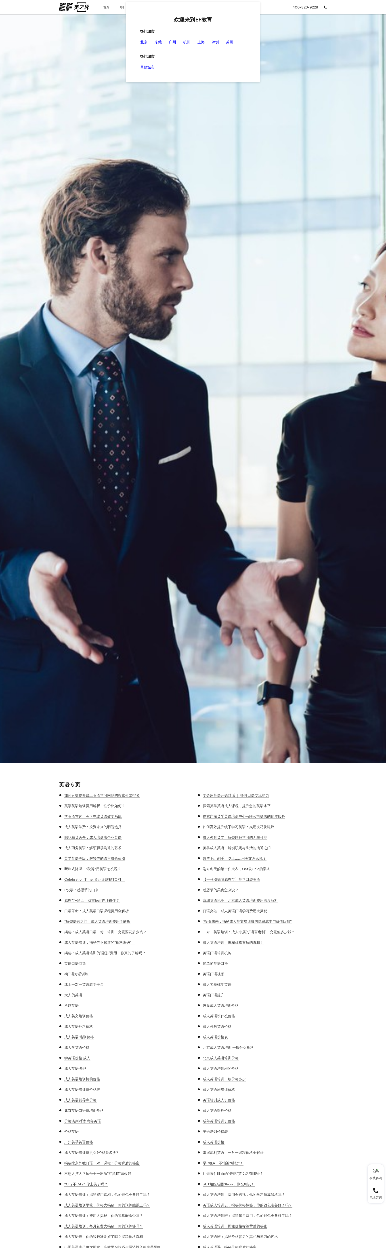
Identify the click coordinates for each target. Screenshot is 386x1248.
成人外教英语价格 (217, 1026)
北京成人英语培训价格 (221, 1058)
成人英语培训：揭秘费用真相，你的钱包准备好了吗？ (107, 1194)
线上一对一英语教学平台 (84, 984)
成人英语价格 (213, 1142)
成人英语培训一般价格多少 (224, 1079)
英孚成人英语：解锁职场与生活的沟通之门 (237, 847)
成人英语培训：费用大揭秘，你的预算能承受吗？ (103, 1215)
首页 (106, 7)
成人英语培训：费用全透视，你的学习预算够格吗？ (244, 1194)
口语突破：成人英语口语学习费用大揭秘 (235, 910)
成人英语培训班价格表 (82, 1089)
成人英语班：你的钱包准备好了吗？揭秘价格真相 (103, 1236)
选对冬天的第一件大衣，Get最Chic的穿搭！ (238, 868)
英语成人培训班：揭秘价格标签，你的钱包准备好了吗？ (247, 1205)
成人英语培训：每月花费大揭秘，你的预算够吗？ (103, 1226)
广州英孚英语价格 (78, 1142)
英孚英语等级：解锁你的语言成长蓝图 (94, 858)
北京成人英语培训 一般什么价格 (228, 1047)
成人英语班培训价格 (219, 1089)
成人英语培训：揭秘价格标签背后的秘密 (235, 1226)
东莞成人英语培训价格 (221, 1005)
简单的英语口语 (215, 963)
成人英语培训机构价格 (82, 1079)
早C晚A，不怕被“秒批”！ (223, 1163)
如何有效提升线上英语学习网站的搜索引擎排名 (101, 795)
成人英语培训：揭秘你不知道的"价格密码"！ (99, 942)
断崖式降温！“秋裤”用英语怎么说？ (92, 868)
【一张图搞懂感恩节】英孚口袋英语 (231, 879)
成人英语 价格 (75, 1068)
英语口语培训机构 (217, 952)
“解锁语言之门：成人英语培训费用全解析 (97, 921)
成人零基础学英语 (217, 984)
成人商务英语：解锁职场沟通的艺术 (93, 847)
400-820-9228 (305, 7)
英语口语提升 (213, 994)
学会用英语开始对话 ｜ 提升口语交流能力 (236, 795)
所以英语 (71, 1005)
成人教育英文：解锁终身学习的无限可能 (235, 837)
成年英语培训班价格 (219, 1121)
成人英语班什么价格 (219, 1015)
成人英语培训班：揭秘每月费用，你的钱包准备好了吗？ (247, 1215)
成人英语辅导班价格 (80, 1100)
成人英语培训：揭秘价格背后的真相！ (233, 942)
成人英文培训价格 (78, 1015)
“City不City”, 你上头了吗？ (86, 1184)
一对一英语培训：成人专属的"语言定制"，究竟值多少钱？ (249, 931)
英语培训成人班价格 (219, 1100)
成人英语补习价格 (78, 1026)
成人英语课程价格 (217, 1110)
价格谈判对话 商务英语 (82, 1121)
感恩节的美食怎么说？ (221, 889)
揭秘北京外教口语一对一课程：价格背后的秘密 (101, 1163)
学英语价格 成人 (77, 1058)
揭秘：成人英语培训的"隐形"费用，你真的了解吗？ (105, 952)
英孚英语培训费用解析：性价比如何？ (94, 805)
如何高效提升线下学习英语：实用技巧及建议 (238, 826)
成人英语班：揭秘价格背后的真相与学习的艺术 (240, 1236)
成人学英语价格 (76, 1047)
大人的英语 (73, 994)
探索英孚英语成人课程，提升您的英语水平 (237, 805)
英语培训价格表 (215, 1131)
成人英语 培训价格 (79, 1036)
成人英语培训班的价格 (221, 1068)
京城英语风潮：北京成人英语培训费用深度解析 (240, 900)
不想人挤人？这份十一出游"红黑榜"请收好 (97, 1173)
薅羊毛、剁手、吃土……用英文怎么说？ (234, 858)
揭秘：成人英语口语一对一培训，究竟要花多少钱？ (105, 931)
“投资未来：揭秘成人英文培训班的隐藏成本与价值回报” (247, 921)
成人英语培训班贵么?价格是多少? (91, 1152)
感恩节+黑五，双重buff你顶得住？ (92, 900)
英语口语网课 (75, 963)
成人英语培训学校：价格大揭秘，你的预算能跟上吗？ (107, 1205)
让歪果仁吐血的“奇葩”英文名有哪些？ (233, 1173)
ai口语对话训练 (76, 973)
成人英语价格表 (215, 1036)
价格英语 (71, 1131)
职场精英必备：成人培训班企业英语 (93, 837)
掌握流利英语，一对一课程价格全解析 (233, 1152)
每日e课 (125, 7)
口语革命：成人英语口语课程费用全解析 (96, 910)
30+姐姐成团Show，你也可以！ (228, 1184)
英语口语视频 (213, 973)
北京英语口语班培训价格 (84, 1110)
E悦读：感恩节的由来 (81, 889)
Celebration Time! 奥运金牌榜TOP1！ (94, 879)
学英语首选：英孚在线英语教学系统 (93, 816)
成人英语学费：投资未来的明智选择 (93, 826)
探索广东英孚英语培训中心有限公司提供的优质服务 (244, 816)
